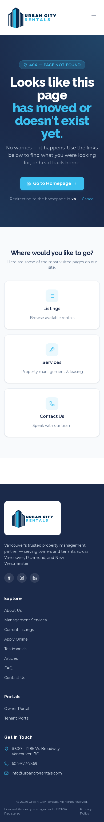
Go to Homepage (52, 183)
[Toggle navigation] (94, 17)
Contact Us (14, 677)
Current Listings (19, 629)
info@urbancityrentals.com (37, 773)
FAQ (8, 668)
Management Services (25, 620)
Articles (11, 658)
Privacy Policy (86, 811)
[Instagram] (22, 578)
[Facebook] (9, 578)
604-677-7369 (24, 763)
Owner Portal (16, 708)
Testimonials (15, 648)
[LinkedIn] (34, 578)
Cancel (88, 199)
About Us (13, 610)
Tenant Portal (16, 718)
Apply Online (16, 639)
